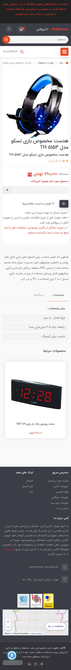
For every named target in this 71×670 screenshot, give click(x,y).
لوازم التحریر (61, 492)
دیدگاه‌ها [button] (39, 295)
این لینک (9, 549)
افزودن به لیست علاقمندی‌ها (37, 204)
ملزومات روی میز (59, 503)
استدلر (29, 481)
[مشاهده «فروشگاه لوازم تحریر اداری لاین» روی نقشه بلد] (35, 622)
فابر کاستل (27, 486)
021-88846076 (10, 52)
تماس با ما (62, 508)
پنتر (31, 492)
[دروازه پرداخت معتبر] (48, 601)
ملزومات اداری (60, 486)
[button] (21, 29)
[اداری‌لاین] (59, 29)
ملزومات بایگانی (60, 497)
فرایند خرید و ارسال (58, 481)
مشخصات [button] (58, 295)
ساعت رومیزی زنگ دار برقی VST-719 (35, 424)
